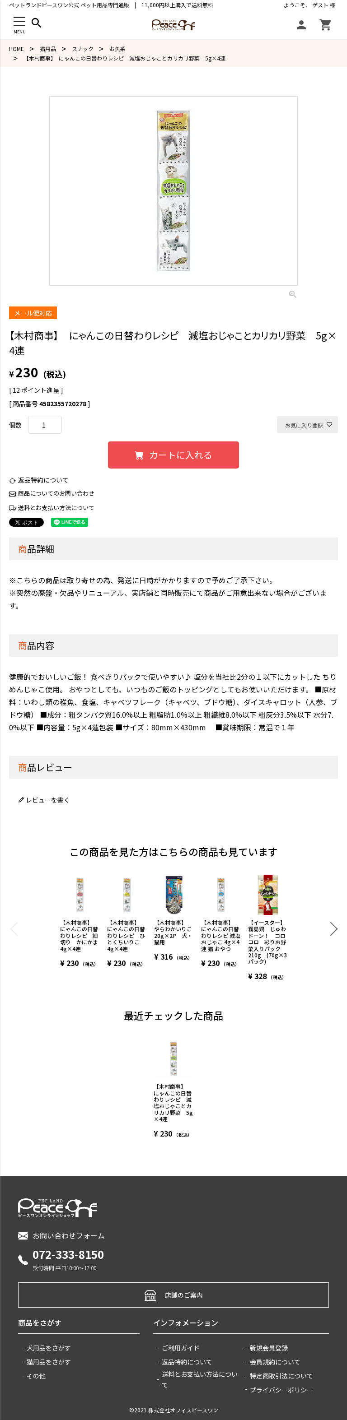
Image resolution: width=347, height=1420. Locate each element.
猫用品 (48, 48)
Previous (16, 928)
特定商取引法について (281, 1375)
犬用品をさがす (49, 1347)
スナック (83, 48)
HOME (16, 48)
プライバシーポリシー (281, 1389)
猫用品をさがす (49, 1361)
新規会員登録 (269, 1347)
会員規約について (275, 1361)
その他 (36, 1375)
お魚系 (117, 48)
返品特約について (43, 479)
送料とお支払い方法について (56, 507)
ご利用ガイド (181, 1347)
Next (330, 928)
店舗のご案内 (184, 1294)
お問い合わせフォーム (69, 1235)
